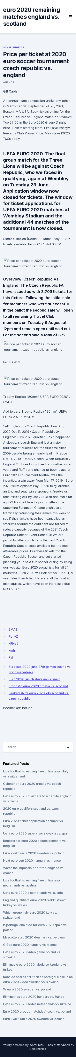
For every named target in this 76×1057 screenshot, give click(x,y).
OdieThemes (37, 1048)
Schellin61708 (13, 47)
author (8, 82)
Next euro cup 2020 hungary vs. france (32, 860)
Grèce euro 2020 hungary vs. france (30, 945)
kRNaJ (13, 643)
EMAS (13, 629)
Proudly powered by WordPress (23, 1045)
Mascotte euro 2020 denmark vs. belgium (34, 937)
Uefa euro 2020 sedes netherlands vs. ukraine (37, 1004)
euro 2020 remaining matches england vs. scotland (31, 16)
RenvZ (13, 636)
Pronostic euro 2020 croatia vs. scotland (38, 686)
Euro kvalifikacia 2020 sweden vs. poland (34, 853)
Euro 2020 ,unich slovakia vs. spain (34, 679)
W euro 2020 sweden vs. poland (27, 989)
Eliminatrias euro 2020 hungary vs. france (33, 997)
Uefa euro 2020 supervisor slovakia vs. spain (36, 833)
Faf (11, 657)
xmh (12, 650)
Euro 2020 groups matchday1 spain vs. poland (37, 1011)
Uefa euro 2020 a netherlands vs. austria (33, 893)
